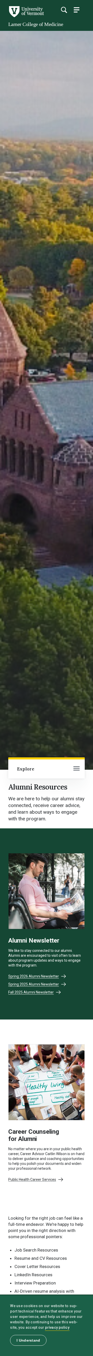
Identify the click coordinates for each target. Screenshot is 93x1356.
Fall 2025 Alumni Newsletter (31, 992)
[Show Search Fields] (64, 10)
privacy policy (57, 1327)
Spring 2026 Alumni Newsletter (33, 976)
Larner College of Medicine (35, 24)
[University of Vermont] (26, 16)
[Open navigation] (76, 769)
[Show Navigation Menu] (76, 10)
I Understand (28, 1340)
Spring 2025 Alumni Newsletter (33, 984)
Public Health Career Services (32, 1179)
